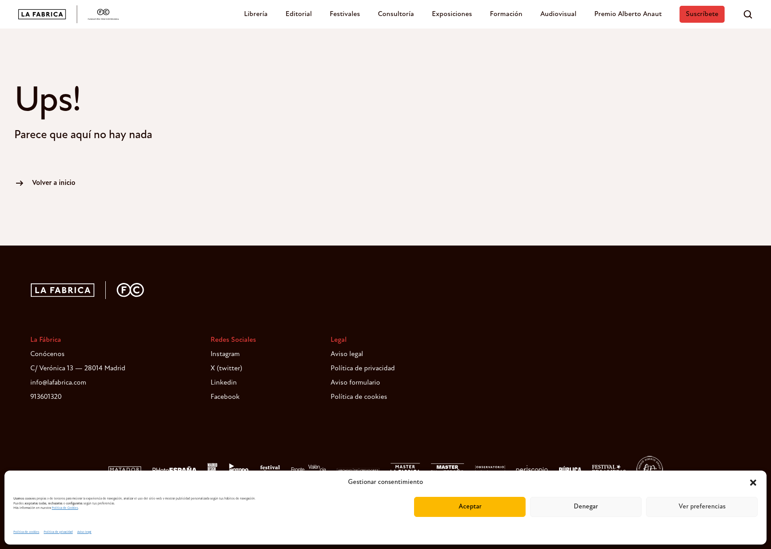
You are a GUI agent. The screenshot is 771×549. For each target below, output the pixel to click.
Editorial (299, 14)
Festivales (345, 14)
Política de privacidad (58, 532)
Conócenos (47, 354)
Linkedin (224, 382)
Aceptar (470, 507)
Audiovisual (558, 14)
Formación (506, 14)
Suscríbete (702, 14)
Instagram (225, 354)
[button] (753, 482)
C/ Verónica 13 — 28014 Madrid (77, 368)
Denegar (586, 507)
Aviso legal (84, 532)
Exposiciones (452, 14)
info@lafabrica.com (58, 382)
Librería (256, 14)
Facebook (225, 397)
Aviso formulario (355, 382)
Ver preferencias (702, 507)
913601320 (46, 397)
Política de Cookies (65, 508)
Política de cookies (26, 532)
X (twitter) (226, 368)
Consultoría (396, 14)
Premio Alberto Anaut (628, 14)
